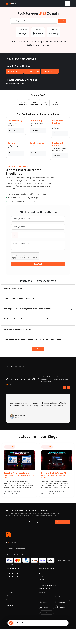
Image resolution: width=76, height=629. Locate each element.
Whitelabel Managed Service (15, 571)
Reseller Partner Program (13, 568)
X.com (61, 597)
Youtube (45, 607)
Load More (37, 349)
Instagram (62, 602)
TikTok (45, 612)
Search (61, 21)
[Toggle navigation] (67, 3)
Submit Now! (37, 264)
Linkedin (45, 602)
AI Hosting (42, 574)
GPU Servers (43, 577)
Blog (7, 596)
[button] (14, 235)
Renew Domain (32, 71)
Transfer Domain (49, 71)
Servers (41, 571)
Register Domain (15, 71)
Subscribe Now (62, 522)
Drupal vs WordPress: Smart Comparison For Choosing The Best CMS (19, 475)
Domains (41, 582)
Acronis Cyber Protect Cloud (48, 585)
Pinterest (62, 607)
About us (8, 603)
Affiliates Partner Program (14, 577)
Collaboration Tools (45, 588)
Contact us (9, 605)
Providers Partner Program (14, 574)
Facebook (46, 597)
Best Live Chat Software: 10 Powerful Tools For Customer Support (54, 475)
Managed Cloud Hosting (46, 568)
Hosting (41, 579)
